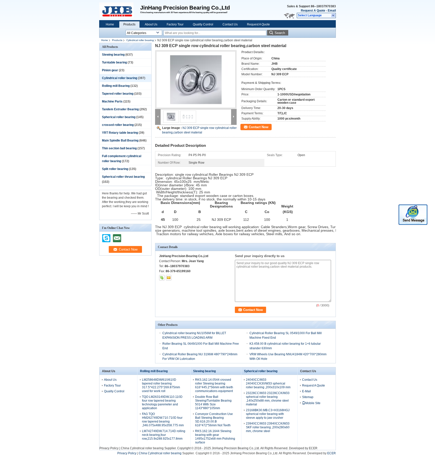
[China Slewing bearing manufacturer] (119, 10)
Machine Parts (112, 101)
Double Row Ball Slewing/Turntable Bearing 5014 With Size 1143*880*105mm (213, 402)
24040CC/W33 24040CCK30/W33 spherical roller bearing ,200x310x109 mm (268, 383)
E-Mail (306, 391)
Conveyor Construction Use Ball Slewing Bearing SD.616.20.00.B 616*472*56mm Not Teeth (214, 419)
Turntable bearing (114, 62)
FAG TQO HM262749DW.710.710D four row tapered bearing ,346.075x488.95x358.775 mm (163, 419)
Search (280, 33)
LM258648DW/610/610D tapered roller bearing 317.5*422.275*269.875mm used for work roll (161, 385)
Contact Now (258, 127)
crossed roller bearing (118, 125)
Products (129, 24)
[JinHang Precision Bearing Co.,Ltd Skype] (162, 278)
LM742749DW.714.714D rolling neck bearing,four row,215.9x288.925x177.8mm (163, 434)
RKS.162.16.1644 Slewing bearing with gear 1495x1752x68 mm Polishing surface (215, 436)
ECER (313, 448)
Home (110, 24)
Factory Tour (175, 24)
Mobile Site (312, 403)
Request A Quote (313, 10)
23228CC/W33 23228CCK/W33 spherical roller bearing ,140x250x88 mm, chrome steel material (267, 398)
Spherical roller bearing (118, 117)
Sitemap (307, 397)
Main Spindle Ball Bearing (120, 140)
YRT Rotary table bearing (120, 132)
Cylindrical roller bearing (140, 40)
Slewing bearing (113, 54)
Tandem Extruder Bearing (120, 109)
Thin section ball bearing (119, 148)
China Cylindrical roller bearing (142, 448)
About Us (151, 24)
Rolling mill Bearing (116, 86)
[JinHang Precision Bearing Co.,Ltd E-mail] (168, 278)
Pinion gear (110, 70)
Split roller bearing (115, 169)
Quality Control (203, 24)
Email (332, 10)
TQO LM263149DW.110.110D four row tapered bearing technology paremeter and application (162, 402)
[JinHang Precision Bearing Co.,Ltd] (333, 15)
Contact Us (230, 24)
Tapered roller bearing (117, 93)
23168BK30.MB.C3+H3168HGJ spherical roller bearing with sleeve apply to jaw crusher (267, 413)
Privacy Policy (109, 448)
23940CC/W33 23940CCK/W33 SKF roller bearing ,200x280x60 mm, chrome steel (267, 427)
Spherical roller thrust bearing (123, 177)
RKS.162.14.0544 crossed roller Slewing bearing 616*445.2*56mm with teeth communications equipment (214, 385)
